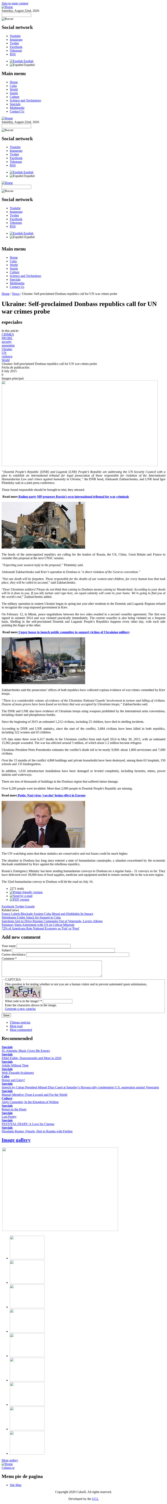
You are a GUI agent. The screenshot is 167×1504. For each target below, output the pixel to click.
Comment (9, 958)
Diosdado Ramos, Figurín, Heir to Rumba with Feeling (37, 1131)
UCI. (95, 1499)
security (7, 341)
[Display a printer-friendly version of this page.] (26, 892)
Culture (14, 96)
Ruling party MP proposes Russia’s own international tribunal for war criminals (73, 496)
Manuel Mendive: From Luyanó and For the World (34, 1094)
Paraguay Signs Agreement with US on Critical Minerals (38, 924)
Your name (9, 946)
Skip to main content (15, 3)
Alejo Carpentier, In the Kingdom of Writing (30, 1102)
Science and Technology (25, 100)
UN (4, 352)
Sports (14, 93)
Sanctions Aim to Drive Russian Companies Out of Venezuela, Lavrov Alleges (52, 921)
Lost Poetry (9, 1116)
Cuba (13, 86)
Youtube (15, 36)
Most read (16, 1026)
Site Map (15, 1485)
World (14, 89)
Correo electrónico (14, 954)
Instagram (16, 39)
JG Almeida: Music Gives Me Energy (26, 1050)
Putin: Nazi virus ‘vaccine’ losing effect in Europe (51, 795)
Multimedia (17, 107)
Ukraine (7, 349)
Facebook (16, 47)
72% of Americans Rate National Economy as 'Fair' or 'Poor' (40, 928)
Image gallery (16, 1140)
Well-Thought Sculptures (18, 1072)
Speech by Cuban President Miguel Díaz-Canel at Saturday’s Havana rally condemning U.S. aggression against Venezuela (80, 1087)
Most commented (21, 1029)
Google (30, 906)
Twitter (14, 43)
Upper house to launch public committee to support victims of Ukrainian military (74, 632)
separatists (8, 345)
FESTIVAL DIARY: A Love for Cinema (28, 1124)
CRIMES (8, 334)
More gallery (10, 1460)
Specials (15, 104)
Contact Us (17, 111)
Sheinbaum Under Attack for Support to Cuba (31, 917)
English (28, 61)
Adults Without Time (15, 1065)
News (16, 293)
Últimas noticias (20, 1022)
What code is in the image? (23, 1001)
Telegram (16, 50)
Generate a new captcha (20, 1009)
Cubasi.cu (8, 1467)
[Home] (7, 7)
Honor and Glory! (13, 1080)
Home (14, 82)
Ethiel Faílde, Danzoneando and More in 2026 (31, 1058)
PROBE (7, 338)
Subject (7, 950)
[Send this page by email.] (21, 896)
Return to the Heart (14, 1109)
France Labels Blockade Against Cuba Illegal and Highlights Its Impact (47, 914)
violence (7, 356)
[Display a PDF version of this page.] (19, 899)
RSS (13, 54)
